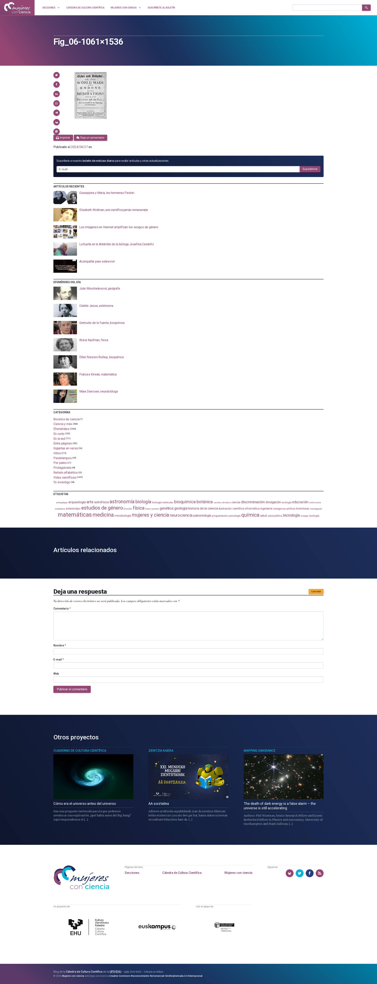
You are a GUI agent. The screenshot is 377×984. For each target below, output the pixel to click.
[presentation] (188, 197)
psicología (235, 515)
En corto (58, 434)
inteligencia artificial (284, 508)
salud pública (275, 515)
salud (263, 515)
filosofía (128, 509)
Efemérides (61, 429)
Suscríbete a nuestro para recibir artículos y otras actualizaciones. (113, 160)
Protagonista (62, 468)
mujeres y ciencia (150, 515)
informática (252, 508)
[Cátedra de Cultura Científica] (89, 927)
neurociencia (181, 515)
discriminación (253, 502)
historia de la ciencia (203, 508)
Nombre (59, 645)
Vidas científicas (64, 477)
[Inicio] (17, 7)
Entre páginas (62, 443)
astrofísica (101, 502)
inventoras (302, 508)
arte (90, 502)
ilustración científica (231, 508)
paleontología (202, 515)
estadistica (60, 509)
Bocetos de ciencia (66, 419)
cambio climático (222, 502)
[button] (56, 75)
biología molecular (162, 502)
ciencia (236, 502)
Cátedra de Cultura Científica (181, 873)
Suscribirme (310, 169)
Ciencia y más (62, 424)
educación (300, 502)
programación (220, 515)
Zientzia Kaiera (160, 750)
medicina (102, 515)
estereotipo (73, 508)
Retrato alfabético (65, 472)
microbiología (122, 515)
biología (143, 501)
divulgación (273, 502)
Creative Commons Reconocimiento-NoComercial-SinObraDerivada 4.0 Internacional (155, 976)
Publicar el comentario (72, 689)
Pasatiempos (62, 458)
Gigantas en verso (65, 448)
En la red (59, 438)
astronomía (122, 501)
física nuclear (152, 509)
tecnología (291, 515)
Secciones (132, 873)
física (139, 508)
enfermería (315, 502)
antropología (62, 502)
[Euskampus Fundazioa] (157, 927)
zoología (314, 515)
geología (180, 508)
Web (56, 673)
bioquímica (185, 501)
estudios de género (102, 508)
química (250, 515)
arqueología (77, 502)
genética (166, 508)
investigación (316, 509)
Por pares (60, 463)
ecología (286, 502)
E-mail (58, 659)
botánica (205, 501)
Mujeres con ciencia (238, 873)
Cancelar (316, 591)
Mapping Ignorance (259, 750)
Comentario (62, 608)
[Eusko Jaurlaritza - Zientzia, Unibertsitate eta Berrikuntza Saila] (224, 927)
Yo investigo (61, 482)
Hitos (57, 453)
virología (304, 516)
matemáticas (75, 514)
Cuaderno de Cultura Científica (79, 750)
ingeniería (266, 508)
